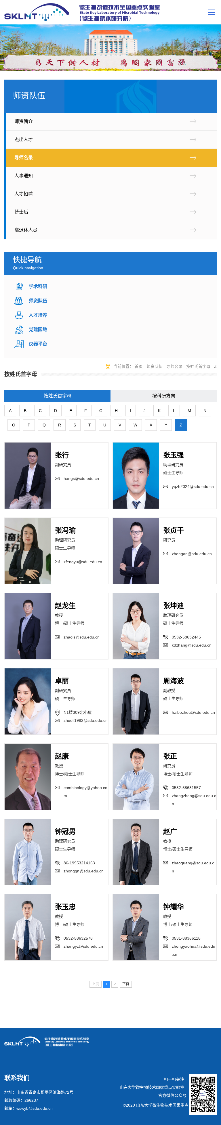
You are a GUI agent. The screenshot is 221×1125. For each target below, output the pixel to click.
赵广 (170, 831)
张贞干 (173, 530)
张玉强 (173, 455)
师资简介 (23, 121)
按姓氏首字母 (198, 366)
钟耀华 (173, 907)
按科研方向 (163, 395)
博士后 (21, 211)
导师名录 (23, 157)
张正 (170, 756)
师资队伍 (38, 300)
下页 (125, 984)
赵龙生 (65, 605)
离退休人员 (25, 230)
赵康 (62, 756)
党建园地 (38, 329)
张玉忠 (65, 907)
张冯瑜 (65, 530)
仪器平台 (38, 343)
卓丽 (62, 681)
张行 (62, 455)
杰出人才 (23, 139)
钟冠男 (65, 831)
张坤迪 (173, 605)
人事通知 (23, 175)
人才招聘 (23, 193)
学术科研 (38, 286)
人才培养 (38, 315)
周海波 (173, 681)
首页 (139, 366)
